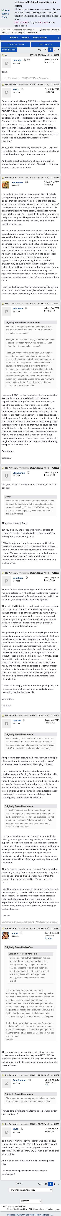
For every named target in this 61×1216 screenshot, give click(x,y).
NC (46, 1085)
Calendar (25, 37)
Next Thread (44, 44)
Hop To (19, 1183)
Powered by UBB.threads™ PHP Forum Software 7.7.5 (30, 1215)
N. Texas (48, 938)
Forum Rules (7, 1206)
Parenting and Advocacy (24, 33)
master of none (21, 304)
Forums (5, 33)
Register (46, 30)
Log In (56, 30)
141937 (56, 1075)
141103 (56, 573)
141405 (56, 715)
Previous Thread (16, 44)
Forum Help (22, 1209)
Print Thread (8, 49)
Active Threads (40, 37)
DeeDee (24, 928)
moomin (24, 85)
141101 (56, 468)
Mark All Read (20, 1206)
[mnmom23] (5, 188)
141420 (56, 928)
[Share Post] (48, 55)
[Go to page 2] (58, 49)
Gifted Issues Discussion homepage (17, 30)
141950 (56, 1124)
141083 (56, 85)
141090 (56, 304)
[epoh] (5, 939)
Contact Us (11, 1209)
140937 (56, 55)
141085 (56, 177)
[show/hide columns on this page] (58, 37)
